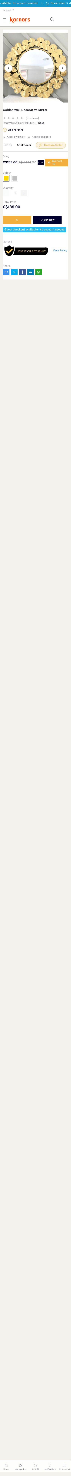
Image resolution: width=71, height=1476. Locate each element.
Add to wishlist (15, 136)
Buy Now (49, 219)
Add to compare (41, 136)
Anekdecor (24, 145)
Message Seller (53, 145)
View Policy (60, 250)
